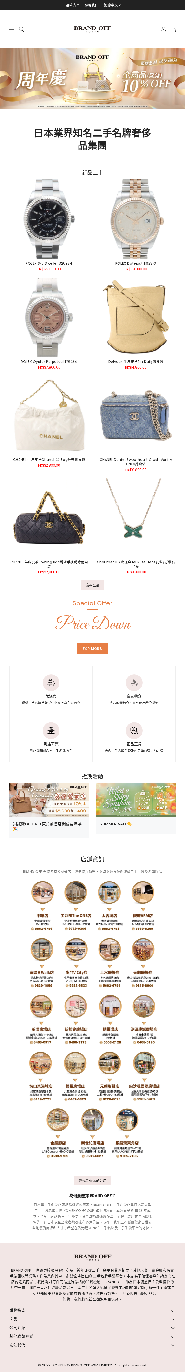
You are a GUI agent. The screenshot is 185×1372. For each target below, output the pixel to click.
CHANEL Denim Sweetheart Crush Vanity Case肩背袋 (136, 461)
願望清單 (72, 5)
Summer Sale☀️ (116, 824)
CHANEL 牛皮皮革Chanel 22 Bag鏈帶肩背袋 (49, 459)
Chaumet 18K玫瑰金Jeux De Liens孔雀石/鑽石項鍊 (136, 564)
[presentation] (20, 81)
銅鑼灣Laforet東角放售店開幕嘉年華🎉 (47, 826)
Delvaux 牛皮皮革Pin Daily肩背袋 (135, 361)
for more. (92, 648)
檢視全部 (92, 585)
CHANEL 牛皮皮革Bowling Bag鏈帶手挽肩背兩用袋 (49, 564)
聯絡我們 (92, 5)
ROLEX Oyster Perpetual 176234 (49, 361)
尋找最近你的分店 (92, 1180)
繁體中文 (111, 5)
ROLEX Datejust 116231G (135, 263)
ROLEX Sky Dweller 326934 (49, 263)
